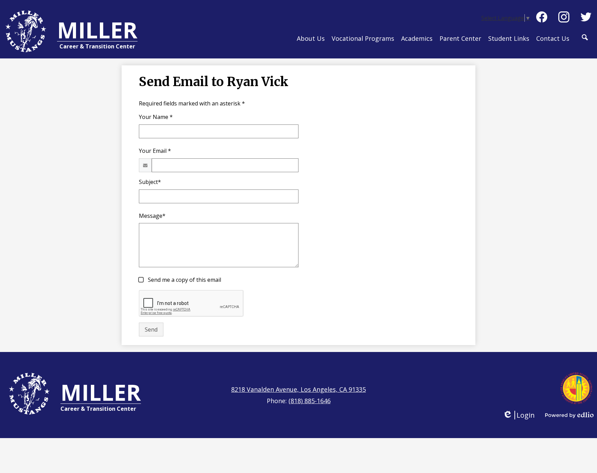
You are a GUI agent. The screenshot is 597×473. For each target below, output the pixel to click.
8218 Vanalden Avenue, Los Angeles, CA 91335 (298, 389)
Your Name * (156, 117)
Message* (152, 216)
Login (519, 415)
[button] (310, 43)
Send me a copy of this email (183, 280)
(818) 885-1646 (309, 401)
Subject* (150, 182)
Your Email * (155, 151)
